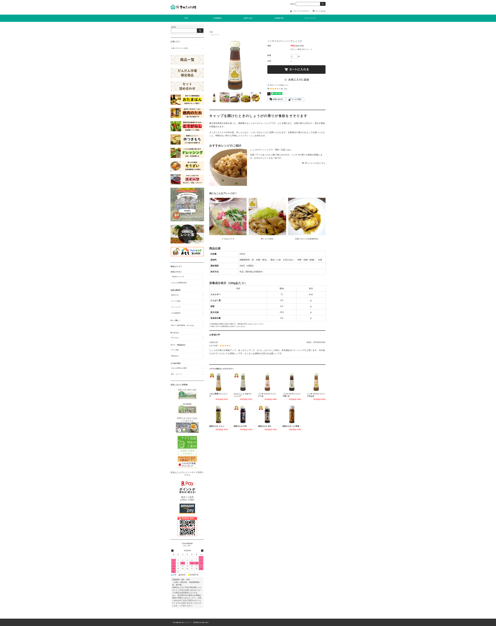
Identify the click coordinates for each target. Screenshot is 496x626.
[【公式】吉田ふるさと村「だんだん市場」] (183, 9)
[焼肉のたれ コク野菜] (291, 414)
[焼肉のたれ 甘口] (267, 414)
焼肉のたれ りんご (216, 426)
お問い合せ (248, 18)
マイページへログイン (301, 11)
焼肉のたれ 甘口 (264, 426)
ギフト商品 (175, 350)
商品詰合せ (175, 356)
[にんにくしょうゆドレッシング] (243, 382)
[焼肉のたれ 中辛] (243, 414)
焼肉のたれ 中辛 (240, 426)
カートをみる (320, 11)
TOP (186, 18)
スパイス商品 (175, 301)
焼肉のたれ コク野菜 (290, 426)
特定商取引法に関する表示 (201, 622)
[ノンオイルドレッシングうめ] (267, 382)
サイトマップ (310, 18)
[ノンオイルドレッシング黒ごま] (291, 382)
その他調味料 (175, 313)
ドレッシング (215, 34)
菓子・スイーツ (176, 374)
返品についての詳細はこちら (279, 85)
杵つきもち (175, 338)
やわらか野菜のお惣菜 (179, 368)
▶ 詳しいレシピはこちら (314, 163)
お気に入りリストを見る (179, 48)
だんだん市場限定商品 (179, 283)
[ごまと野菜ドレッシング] (218, 382)
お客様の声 (279, 18)
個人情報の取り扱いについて (181, 622)
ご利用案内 (217, 18)
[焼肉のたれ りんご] (218, 414)
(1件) (285, 89)
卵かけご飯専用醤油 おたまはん (182, 325)
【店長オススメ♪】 (177, 277)
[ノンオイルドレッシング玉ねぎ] (316, 382)
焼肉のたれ (175, 295)
